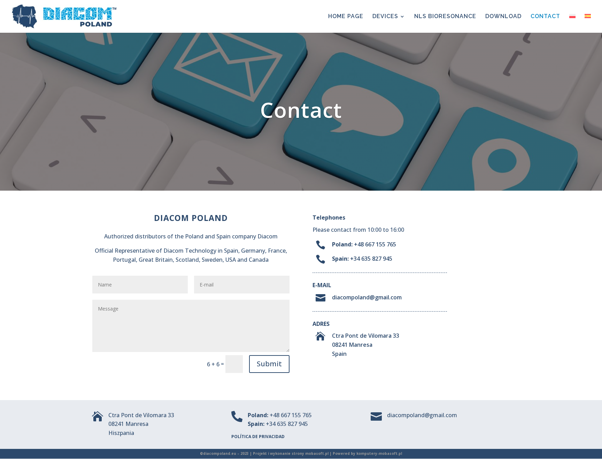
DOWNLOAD (503, 17)
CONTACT (545, 17)
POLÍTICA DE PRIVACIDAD (258, 436)
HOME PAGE (345, 17)
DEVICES (385, 17)
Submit (269, 363)
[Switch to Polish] (572, 23)
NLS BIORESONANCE (445, 17)
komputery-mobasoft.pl (379, 453)
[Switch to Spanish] (588, 23)
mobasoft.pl (317, 453)
